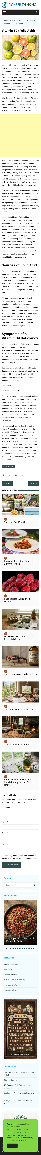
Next (33, 483)
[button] (6, 948)
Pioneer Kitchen (10, 975)
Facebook (4, 475)
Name (5, 822)
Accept (12, 1146)
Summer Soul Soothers (16, 522)
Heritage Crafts (10, 985)
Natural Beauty (10, 970)
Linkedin (16, 475)
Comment (6, 807)
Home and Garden (11, 964)
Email (5, 833)
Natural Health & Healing (14, 980)
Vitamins (9, 466)
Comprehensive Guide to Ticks (20, 674)
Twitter (10, 475)
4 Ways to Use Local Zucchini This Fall (18, 1102)
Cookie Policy (20, 1140)
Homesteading (10, 990)
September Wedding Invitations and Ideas (19, 1094)
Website (5, 844)
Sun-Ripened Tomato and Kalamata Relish (20, 940)
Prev (8, 483)
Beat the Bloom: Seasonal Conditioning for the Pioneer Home (19, 782)
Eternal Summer (11, 1080)
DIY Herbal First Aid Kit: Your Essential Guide (19, 638)
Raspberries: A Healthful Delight (17, 600)
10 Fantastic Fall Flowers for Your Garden (18, 1086)
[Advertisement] (20, 135)
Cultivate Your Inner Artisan (19, 709)
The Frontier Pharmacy (16, 744)
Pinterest (22, 475)
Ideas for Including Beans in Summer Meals (19, 562)
